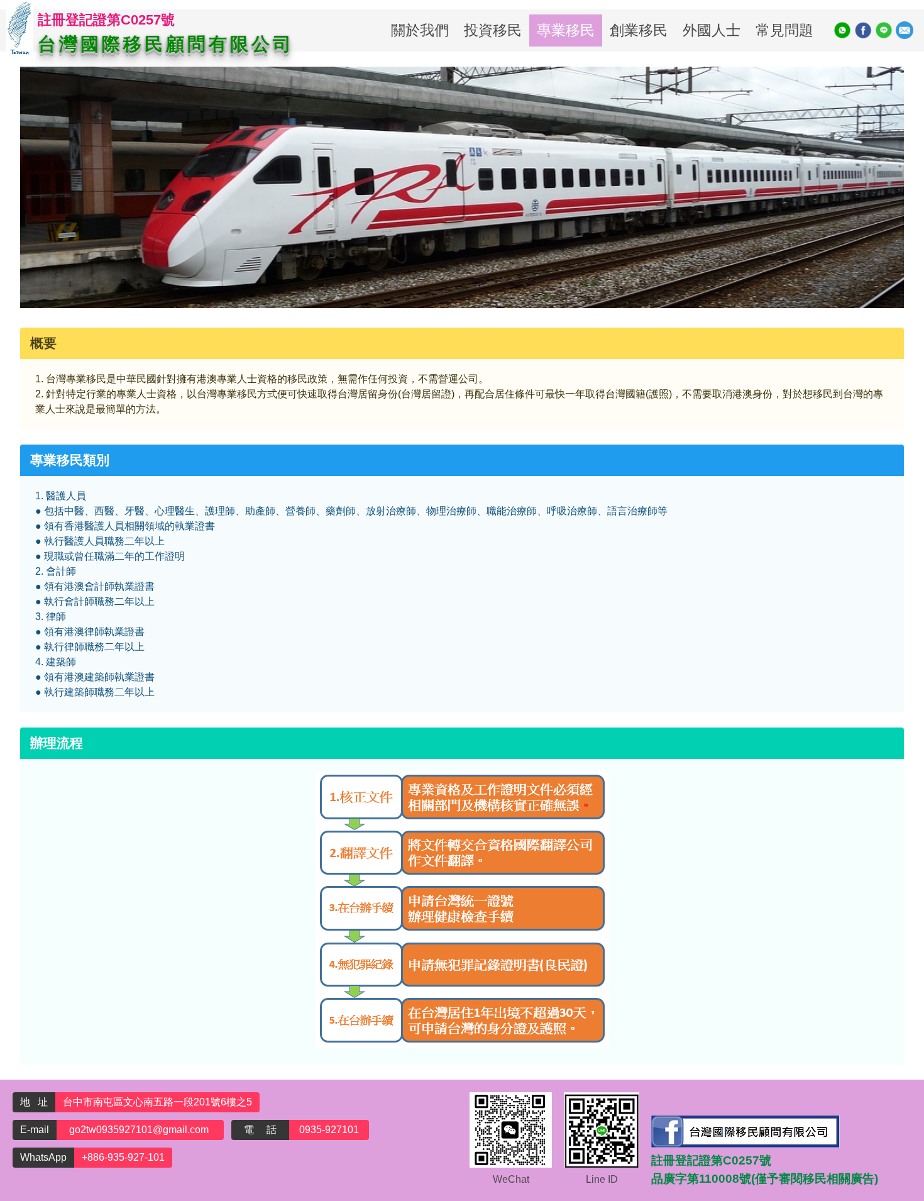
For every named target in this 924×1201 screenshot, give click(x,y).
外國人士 (711, 30)
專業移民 (566, 30)
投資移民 (493, 30)
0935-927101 (329, 1129)
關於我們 (420, 30)
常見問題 (784, 30)
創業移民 (639, 30)
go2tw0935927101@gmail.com (140, 1129)
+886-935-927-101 (123, 1157)
